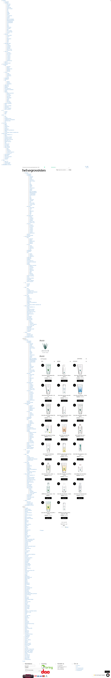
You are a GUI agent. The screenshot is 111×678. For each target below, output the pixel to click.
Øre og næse (31, 369)
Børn (28, 453)
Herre (28, 443)
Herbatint (26, 562)
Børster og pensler (32, 432)
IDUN (26, 569)
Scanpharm (27, 622)
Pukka (26, 613)
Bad (28, 404)
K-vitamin (31, 398)
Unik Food (27, 637)
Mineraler (29, 373)
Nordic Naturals (28, 592)
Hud (30, 350)
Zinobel (26, 653)
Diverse (28, 464)
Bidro (26, 523)
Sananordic (27, 621)
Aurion (26, 513)
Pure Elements (27, 615)
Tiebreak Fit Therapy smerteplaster (29, 634)
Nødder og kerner (30, 482)
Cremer (28, 411)
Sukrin (26, 629)
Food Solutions (27, 558)
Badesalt (31, 410)
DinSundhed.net (28, 548)
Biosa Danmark (27, 530)
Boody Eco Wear (28, 644)
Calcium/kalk (31, 374)
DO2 (26, 549)
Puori (26, 614)
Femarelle (27, 555)
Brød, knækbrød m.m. (31, 475)
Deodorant (29, 418)
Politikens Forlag (28, 612)
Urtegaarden (27, 636)
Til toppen (42, 530)
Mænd (28, 452)
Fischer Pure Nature (28, 557)
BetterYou (26, 521)
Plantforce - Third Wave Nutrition (31, 610)
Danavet (26, 545)
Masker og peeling (30, 442)
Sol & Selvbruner (30, 427)
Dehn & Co (27, 547)
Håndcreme (31, 415)
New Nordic (27, 591)
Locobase (26, 647)
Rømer (26, 619)
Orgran (26, 600)
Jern (30, 376)
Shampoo (31, 405)
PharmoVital (27, 608)
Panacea (26, 602)
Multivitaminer (32, 400)
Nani (26, 585)
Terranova (27, 632)
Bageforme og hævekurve (32, 469)
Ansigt (30, 412)
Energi (30, 345)
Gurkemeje (31, 346)
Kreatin (30, 357)
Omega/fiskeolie (32, 360)
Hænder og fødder (30, 445)
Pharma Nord (27, 606)
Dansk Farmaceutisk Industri (30, 546)
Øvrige (28, 430)
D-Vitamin (31, 396)
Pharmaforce (27, 605)
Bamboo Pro (27, 658)
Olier (28, 483)
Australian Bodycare (28, 515)
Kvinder (28, 450)
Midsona (26, 582)
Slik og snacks (29, 487)
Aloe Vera (31, 343)
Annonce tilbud (30, 504)
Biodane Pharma (28, 524)
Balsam (30, 406)
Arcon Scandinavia (28, 512)
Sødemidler (29, 495)
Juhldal (26, 572)
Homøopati (29, 341)
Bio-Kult (26, 533)
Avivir (26, 516)
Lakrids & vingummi (33, 492)
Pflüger (26, 604)
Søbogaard (27, 631)
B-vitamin (31, 394)
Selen (30, 379)
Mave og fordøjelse (32, 358)
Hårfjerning (29, 425)
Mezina (26, 580)
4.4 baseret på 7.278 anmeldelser (62, 167)
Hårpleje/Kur (31, 423)
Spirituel (28, 401)
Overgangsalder (32, 361)
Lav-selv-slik (31, 493)
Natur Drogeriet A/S (28, 587)
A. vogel (26, 508)
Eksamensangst (30, 402)
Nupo (26, 595)
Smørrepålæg (29, 494)
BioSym (26, 532)
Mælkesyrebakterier (33, 359)
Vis (61, 524)
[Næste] (66, 527)
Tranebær (31, 367)
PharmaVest (27, 607)
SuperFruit (27, 630)
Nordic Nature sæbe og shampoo (31, 593)
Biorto (26, 528)
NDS (26, 553)
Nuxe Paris (27, 597)
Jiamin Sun (27, 571)
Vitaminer (29, 390)
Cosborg (26, 542)
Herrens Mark (27, 563)
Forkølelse (31, 385)
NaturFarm (27, 590)
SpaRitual (26, 627)
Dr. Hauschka (27, 550)
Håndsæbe (29, 446)
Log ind (87, 167)
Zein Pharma (27, 656)
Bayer (26, 519)
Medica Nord (27, 578)
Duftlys (28, 470)
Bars (30, 489)
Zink (30, 381)
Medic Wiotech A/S (28, 577)
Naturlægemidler (30, 382)
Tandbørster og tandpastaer (32, 458)
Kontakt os (78, 665)
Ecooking (26, 552)
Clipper (26, 538)
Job (77, 666)
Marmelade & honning (31, 479)
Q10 (30, 363)
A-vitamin (31, 391)
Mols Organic (27, 584)
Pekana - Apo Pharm (28, 652)
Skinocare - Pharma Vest (29, 649)
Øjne (30, 368)
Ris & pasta (29, 485)
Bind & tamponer (30, 448)
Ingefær (30, 356)
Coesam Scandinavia (29, 540)
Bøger (28, 463)
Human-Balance (28, 568)
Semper (26, 624)
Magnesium (31, 378)
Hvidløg (30, 352)
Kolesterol (31, 386)
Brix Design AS (27, 535)
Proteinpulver (29, 484)
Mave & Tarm (31, 388)
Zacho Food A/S (28, 643)
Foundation (31, 434)
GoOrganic (27, 561)
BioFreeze (27, 525)
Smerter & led (32, 389)
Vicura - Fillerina (28, 639)
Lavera (26, 573)
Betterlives (27, 520)
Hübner (26, 567)
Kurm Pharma (27, 654)
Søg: (57, 169)
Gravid (30, 372)
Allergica (26, 511)
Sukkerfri (28, 499)
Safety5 (26, 620)
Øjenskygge (31, 437)
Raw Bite (26, 616)
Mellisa (26, 579)
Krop (30, 416)
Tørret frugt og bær (30, 497)
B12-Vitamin (31, 393)
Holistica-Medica (28, 564)
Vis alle (24, 661)
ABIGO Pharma (28, 509)
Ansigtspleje (29, 417)
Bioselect (26, 531)
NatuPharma (27, 586)
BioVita (26, 534)
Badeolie (31, 409)
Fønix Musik (27, 560)
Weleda (26, 642)
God (50, 167)
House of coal (27, 565)
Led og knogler (32, 371)
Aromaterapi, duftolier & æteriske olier (31, 472)
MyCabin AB (27, 583)
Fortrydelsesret (79, 670)
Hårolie (30, 420)
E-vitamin (31, 397)
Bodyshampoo (32, 408)
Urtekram (26, 638)
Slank (30, 365)
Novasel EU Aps (28, 594)
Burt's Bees (27, 536)
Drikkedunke (29, 465)
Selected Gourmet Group (29, 623)
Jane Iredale (27, 657)
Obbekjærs (27, 598)
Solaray (26, 625)
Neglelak (28, 426)
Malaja (26, 575)
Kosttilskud (29, 342)
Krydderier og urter (30, 478)
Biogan (26, 526)
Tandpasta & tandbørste (31, 428)
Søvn (30, 364)
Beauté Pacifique (28, 517)
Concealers (31, 441)
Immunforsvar (32, 354)
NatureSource (27, 588)
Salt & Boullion (29, 486)
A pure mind (27, 645)
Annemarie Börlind (28, 510)
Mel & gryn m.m (30, 480)
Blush (30, 439)
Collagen (31, 344)
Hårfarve (31, 421)
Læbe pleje (29, 424)
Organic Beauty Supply (29, 599)
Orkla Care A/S (27, 601)
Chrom (30, 375)
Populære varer (30, 502)
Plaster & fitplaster (30, 447)
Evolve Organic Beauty (29, 650)
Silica (30, 380)
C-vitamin (31, 395)
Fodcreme (31, 413)
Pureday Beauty (28, 659)
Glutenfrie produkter (31, 477)
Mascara (31, 435)
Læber (30, 438)
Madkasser (29, 468)
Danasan (26, 543)
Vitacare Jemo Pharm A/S (29, 570)
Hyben (30, 353)
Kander (28, 467)
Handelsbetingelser (79, 669)
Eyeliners (31, 433)
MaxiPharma (27, 576)
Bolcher (30, 490)
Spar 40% (29, 501)
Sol (27, 461)
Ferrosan (26, 556)
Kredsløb (31, 387)
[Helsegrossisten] (34, 170)
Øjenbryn (31, 440)
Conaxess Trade (28, 541)
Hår (30, 349)
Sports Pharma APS (28, 628)
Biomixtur (26, 527)
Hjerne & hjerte (32, 348)
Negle (30, 351)
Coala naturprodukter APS (29, 539)
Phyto (26, 609)
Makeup (28, 431)
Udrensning (31, 366)
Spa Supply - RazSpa (29, 651)
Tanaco (26, 646)
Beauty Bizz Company (29, 518)
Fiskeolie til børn (30, 460)
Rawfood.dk (27, 617)
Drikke (28, 476)
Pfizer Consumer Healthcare (30, 554)
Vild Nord (26, 640)
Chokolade (31, 491)
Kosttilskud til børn (30, 457)
